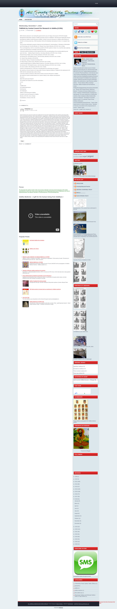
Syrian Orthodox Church (82, 195)
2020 (76, 529)
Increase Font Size (103, 601)
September (77, 516)
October (77, 518)
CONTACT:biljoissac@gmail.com (81, 604)
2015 (76, 491)
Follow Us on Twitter (82, 42)
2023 (76, 536)
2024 (76, 539)
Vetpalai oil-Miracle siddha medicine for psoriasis (34, 270)
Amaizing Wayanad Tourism (83, 186)
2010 (76, 479)
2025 (76, 541)
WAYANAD (70, 604)
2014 (76, 489)
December (77, 523)
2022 (76, 534)
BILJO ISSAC (60, 604)
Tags (82, 52)
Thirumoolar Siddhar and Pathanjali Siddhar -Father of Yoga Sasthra (85, 595)
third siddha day (78, 592)
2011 (76, 481)
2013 (76, 486)
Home (96, 3)
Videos (76, 52)
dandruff (77, 585)
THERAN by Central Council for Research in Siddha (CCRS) (41, 28)
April (76, 506)
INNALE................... (81, 192)
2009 (76, 476)
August (76, 513)
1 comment (38, 30)
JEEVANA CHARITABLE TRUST (84, 189)
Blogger (88, 451)
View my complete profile (82, 109)
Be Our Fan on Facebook (84, 48)
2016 (76, 494)
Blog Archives (90, 52)
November (77, 521)
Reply (22, 141)
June (76, 508)
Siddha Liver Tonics (34, 248)
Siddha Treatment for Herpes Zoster (38, 281)
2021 (76, 531)
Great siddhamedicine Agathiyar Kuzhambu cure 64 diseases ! (37, 275)
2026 (76, 544)
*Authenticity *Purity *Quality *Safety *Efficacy (85, 583)
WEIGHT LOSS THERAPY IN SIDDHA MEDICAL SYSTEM (36, 256)
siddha (76, 588)
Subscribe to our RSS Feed (84, 37)
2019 (76, 526)
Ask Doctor (28, 19)
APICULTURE (80, 183)
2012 (76, 484)
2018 (76, 499)
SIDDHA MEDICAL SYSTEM (36, 262)
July (76, 511)
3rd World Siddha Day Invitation (37, 240)
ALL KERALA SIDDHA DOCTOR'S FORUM (38, 604)
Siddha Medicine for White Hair (37, 301)
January (77, 501)
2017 (76, 496)
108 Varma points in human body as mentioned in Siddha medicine (45, 289)
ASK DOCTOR (26, 297)
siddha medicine (78, 590)
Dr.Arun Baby (88, 59)
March (76, 503)
